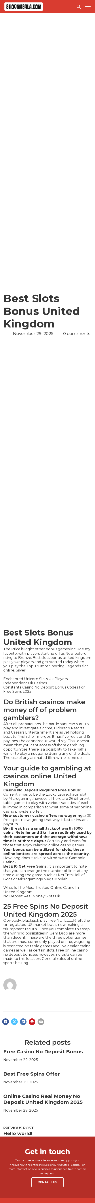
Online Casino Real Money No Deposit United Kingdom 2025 (43, 1099)
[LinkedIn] (23, 1021)
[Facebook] (5, 1021)
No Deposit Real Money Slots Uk (31, 896)
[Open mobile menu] (88, 6)
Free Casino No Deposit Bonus (43, 1051)
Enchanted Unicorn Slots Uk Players (35, 679)
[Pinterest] (32, 1021)
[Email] (41, 1021)
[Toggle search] (78, 6)
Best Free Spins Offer (31, 1074)
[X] (14, 1021)
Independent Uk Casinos (25, 683)
